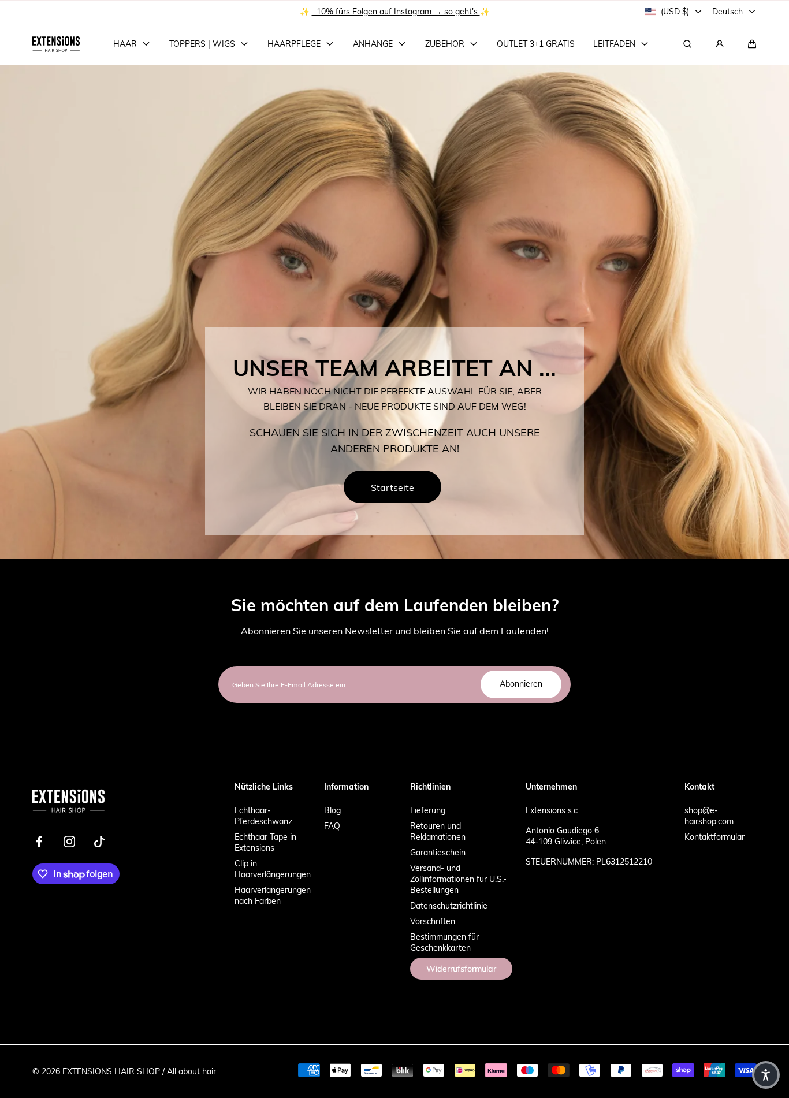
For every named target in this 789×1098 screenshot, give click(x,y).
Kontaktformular (714, 836)
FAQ (332, 825)
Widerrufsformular (461, 968)
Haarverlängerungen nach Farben (273, 895)
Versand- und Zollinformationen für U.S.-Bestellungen (458, 878)
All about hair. (192, 1071)
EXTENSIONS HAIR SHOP (111, 1071)
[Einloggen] (719, 44)
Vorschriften (432, 920)
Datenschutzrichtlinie (448, 905)
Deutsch (727, 11)
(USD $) (675, 11)
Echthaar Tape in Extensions (265, 842)
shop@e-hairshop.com (709, 816)
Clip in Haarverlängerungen (273, 869)
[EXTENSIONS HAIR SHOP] (56, 43)
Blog (332, 810)
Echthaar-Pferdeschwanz (263, 816)
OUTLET (356, 11)
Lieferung (427, 810)
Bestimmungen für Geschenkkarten (444, 942)
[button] (752, 44)
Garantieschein (438, 852)
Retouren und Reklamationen (438, 831)
